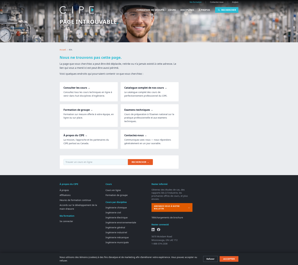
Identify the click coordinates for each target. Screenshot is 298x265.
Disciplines (187, 9)
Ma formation (195, 2)
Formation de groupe (150, 9)
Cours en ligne (113, 190)
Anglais (235, 2)
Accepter (229, 258)
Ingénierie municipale (117, 242)
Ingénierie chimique (116, 207)
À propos (204, 9)
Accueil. (63, 50)
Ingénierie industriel (116, 232)
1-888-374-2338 (159, 243)
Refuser (210, 258)
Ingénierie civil (113, 212)
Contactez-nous (217, 2)
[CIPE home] (77, 10)
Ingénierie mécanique (117, 237)
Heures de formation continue (75, 200)
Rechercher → (140, 161)
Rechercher (228, 9)
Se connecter (66, 221)
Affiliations (65, 195)
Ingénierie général (115, 227)
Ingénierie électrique (117, 217)
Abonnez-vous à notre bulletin (172, 207)
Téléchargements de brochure (167, 217)
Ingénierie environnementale (121, 222)
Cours (172, 9)
